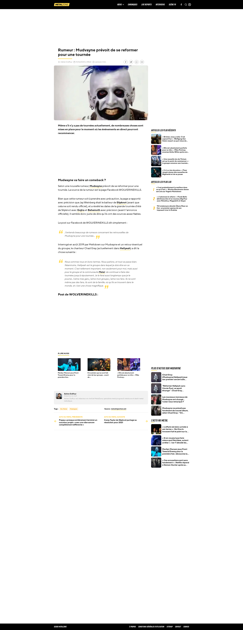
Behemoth (94, 210)
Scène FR (172, 4)
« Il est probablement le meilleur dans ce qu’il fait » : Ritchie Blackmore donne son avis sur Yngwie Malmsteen (172, 190)
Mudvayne (96, 186)
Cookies (186, 626)
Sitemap (170, 626)
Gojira (80, 210)
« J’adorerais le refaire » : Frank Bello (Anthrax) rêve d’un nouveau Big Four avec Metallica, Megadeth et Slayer (172, 199)
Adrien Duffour (66, 62)
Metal (102, 272)
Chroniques (132, 4)
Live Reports (146, 4)
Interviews (160, 4)
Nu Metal (63, 409)
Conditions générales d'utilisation (151, 626)
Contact (178, 626)
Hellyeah (125, 248)
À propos (132, 626)
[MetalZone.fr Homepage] (62, 4)
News (119, 4)
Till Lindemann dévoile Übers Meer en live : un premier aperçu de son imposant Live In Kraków (172, 208)
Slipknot (122, 202)
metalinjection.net (118, 409)
